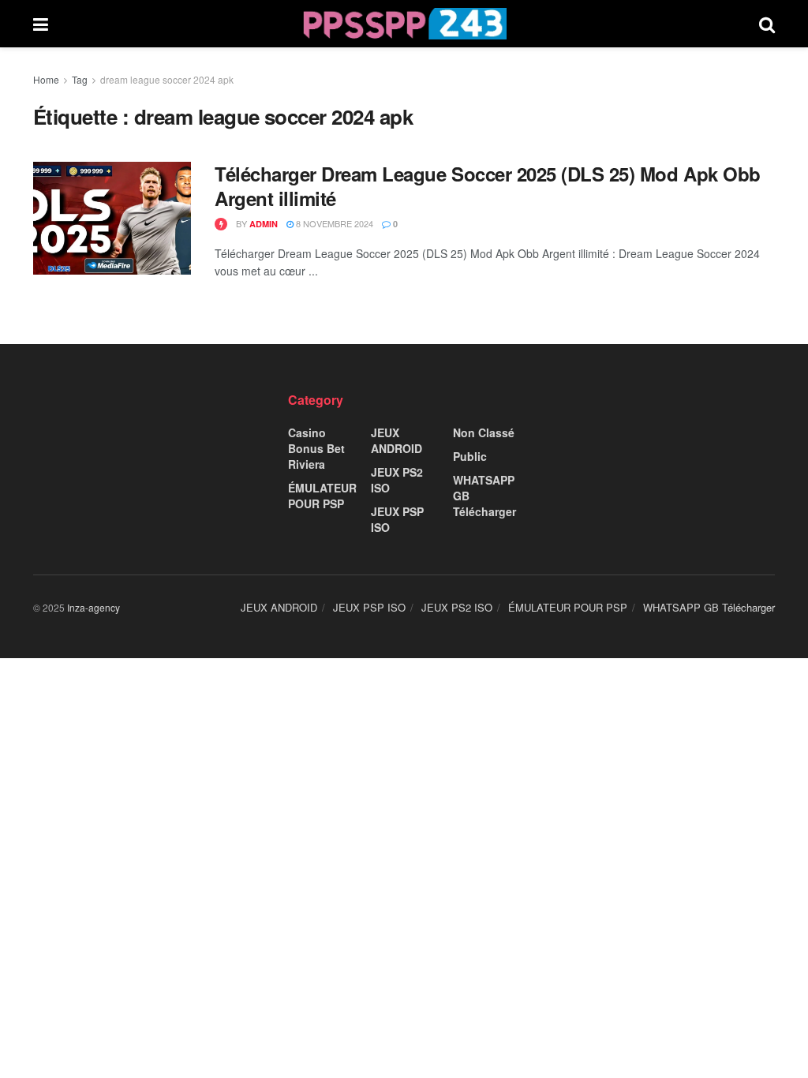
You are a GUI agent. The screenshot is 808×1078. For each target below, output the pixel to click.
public (470, 456)
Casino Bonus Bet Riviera (316, 448)
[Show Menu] (40, 23)
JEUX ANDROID (396, 440)
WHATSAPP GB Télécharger (484, 495)
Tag (80, 79)
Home (46, 79)
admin (263, 224)
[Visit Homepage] (404, 23)
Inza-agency (93, 607)
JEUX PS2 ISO (397, 480)
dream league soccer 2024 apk (167, 79)
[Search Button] (767, 23)
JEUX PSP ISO (397, 519)
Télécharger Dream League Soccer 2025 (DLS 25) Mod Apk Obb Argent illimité (488, 185)
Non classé (483, 432)
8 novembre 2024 (333, 223)
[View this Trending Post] (221, 224)
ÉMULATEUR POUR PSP (322, 495)
